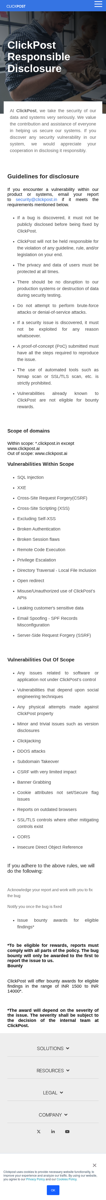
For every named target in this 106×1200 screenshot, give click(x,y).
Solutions (50, 1048)
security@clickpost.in (36, 199)
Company (50, 1115)
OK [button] (53, 1190)
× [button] (94, 1163)
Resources (50, 1071)
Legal (50, 1093)
